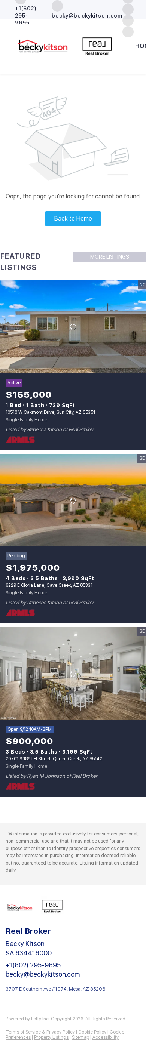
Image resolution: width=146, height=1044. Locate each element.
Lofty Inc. (40, 1019)
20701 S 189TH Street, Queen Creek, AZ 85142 (54, 758)
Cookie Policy (92, 1032)
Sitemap (80, 1037)
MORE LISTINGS (109, 257)
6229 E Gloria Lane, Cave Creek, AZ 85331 (49, 585)
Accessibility (105, 1037)
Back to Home (73, 218)
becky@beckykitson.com (43, 974)
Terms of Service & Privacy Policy (40, 1032)
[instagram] (128, 8)
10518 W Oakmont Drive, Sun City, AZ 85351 (50, 412)
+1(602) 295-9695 (33, 965)
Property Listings (51, 1037)
